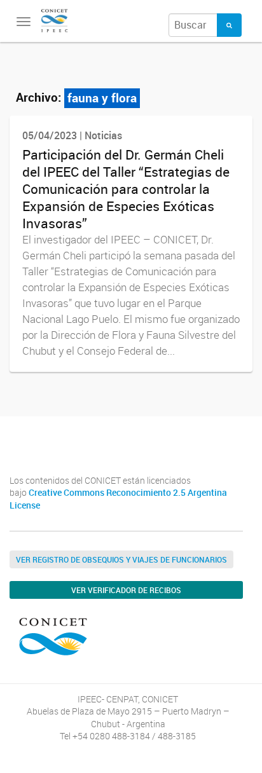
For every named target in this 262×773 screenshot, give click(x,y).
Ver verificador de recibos (126, 590)
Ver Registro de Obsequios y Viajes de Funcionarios (121, 559)
